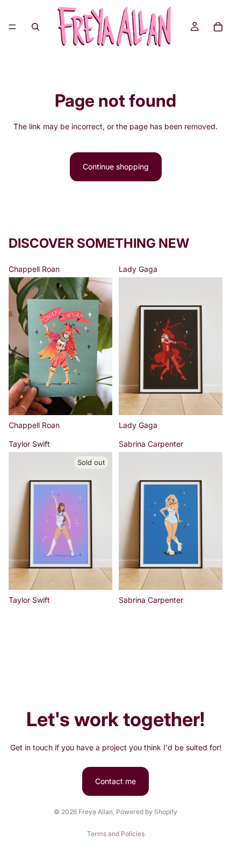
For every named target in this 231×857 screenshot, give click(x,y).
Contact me (115, 781)
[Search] (35, 27)
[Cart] (218, 27)
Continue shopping (116, 166)
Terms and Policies (116, 834)
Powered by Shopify (146, 812)
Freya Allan (95, 812)
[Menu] (12, 26)
